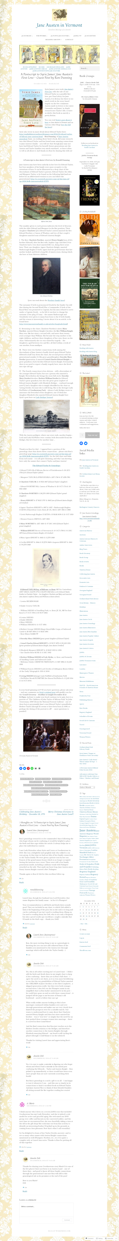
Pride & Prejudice (87, 864)
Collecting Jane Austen (87, 574)
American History (86, 531)
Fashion (82, 821)
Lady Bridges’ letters (44, 397)
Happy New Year (92, 825)
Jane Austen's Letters (87, 648)
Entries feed (84, 942)
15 (80, 913)
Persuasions (92, 859)
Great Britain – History (87, 603)
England (82, 819)
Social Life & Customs (87, 720)
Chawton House (85, 570)
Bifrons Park (27, 779)
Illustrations (84, 611)
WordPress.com (85, 950)
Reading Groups (53, 39)
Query (82, 704)
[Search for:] (90, 68)
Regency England (58, 791)
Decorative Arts (85, 578)
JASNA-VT (78, 36)
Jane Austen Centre (92, 836)
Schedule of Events (86, 716)
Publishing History (86, 700)
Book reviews (84, 562)
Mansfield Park (85, 852)
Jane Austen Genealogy (60, 69)
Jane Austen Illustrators (88, 628)
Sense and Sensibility (87, 882)
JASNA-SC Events (86, 656)
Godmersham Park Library (89, 599)
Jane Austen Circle (38, 69)
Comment (67, 1220)
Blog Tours (83, 549)
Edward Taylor (43, 779)
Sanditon (82, 879)
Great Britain (84, 825)
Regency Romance (91, 877)
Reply (21, 882)
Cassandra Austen (89, 805)
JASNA (82, 652)
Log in (82, 938)
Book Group (84, 557)
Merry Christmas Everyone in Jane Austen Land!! (61, 812)
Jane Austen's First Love (36, 791)
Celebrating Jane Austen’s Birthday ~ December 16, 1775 (32, 812)
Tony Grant (95, 888)
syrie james (56, 794)
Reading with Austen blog (88, 351)
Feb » (86, 924)
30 (84, 919)
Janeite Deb (38, 963)
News (81, 692)
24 (86, 916)
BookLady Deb (54, 84)
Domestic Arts (84, 582)
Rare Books (83, 708)
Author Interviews (86, 545)
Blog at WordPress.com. (59, 1231)
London (82, 669)
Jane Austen (35, 782)
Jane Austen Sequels (86, 640)
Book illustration (84, 803)
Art (91, 798)
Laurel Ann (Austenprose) (38, 830)
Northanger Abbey (87, 857)
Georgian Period (85, 595)
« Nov (82, 924)
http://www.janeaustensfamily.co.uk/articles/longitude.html (43, 324)
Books (42, 67)
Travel (82, 725)
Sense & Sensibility (91, 879)
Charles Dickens (85, 807)
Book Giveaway (30, 67)
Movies (82, 677)
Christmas (82, 814)
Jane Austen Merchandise (88, 632)
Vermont (85, 890)
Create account (85, 934)
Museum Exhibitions (87, 681)
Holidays (83, 607)
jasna (87, 845)
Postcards (94, 861)
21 (97, 913)
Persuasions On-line (85, 861)
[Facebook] (81, 443)
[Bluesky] (85, 443)
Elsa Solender (86, 816)
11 (89, 910)
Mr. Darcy (87, 855)
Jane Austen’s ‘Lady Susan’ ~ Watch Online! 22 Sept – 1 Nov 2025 (89, 762)
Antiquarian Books (85, 798)
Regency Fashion (85, 874)
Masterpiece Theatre (87, 673)
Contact (69, 39)
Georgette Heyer (90, 821)
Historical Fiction (84, 827)
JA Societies (90, 36)
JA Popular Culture (60, 36)
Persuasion (84, 859)
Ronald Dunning (40, 794)
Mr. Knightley (95, 855)
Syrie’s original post (47, 692)
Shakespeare (84, 884)
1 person (32, 923)
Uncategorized (85, 729)
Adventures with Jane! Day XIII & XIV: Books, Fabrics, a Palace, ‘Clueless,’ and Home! (89, 776)
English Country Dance (91, 819)
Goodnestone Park (61, 779)
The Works (41, 36)
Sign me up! (92, 435)
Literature (83, 665)
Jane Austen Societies (87, 644)
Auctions (83, 535)
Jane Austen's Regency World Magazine (89, 833)
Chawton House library (89, 812)
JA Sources (26, 36)
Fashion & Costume (86, 586)
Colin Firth (88, 814)
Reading (95, 869)
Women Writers (85, 737)
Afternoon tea (96, 796)
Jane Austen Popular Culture (46, 71)
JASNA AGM (91, 848)
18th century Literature (86, 796)
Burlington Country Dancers (89, 507)
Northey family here (56, 300)
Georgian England (55, 67)
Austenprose (83, 801)
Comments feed (85, 946)
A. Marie (30, 1103)
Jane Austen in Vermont (59, 25)
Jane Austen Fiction (33, 785)
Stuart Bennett (89, 886)
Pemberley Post (85, 696)
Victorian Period (85, 733)
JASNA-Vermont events (88, 661)
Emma (93, 817)
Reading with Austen (87, 348)
